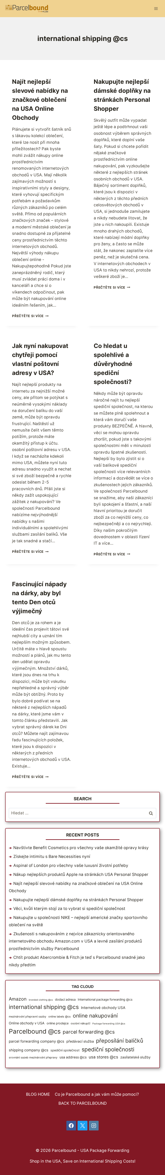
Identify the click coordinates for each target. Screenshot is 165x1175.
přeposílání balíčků (119, 1040)
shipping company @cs (28, 1050)
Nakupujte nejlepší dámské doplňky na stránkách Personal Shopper (78, 899)
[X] (82, 1126)
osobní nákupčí (80, 1023)
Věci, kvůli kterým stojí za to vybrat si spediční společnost (69, 908)
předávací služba (80, 1041)
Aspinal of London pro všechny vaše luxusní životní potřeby (70, 865)
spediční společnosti (108, 1049)
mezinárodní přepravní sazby (27, 1016)
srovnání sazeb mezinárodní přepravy (33, 1057)
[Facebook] (71, 1126)
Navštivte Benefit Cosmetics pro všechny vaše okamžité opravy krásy (81, 847)
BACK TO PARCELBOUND (82, 1103)
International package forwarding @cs (105, 999)
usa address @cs (73, 1057)
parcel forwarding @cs (89, 1032)
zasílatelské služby (135, 1057)
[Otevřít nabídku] (156, 8)
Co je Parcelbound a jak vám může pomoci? (97, 1094)
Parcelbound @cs (35, 1031)
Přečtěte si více (30, 316)
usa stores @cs (103, 1057)
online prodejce (58, 1023)
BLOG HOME (38, 1094)
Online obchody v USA (26, 1023)
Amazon (18, 999)
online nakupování (95, 1015)
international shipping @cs (44, 1007)
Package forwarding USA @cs (108, 1023)
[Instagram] (94, 1126)
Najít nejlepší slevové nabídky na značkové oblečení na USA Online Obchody (40, 99)
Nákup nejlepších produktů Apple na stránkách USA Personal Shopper (80, 874)
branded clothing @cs (41, 999)
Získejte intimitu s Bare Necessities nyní (51, 856)
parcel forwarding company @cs (36, 1041)
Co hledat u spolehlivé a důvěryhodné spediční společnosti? (113, 363)
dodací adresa (65, 999)
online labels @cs (59, 1016)
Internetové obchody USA (103, 1008)
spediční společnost (64, 1050)
